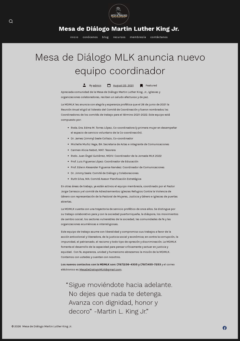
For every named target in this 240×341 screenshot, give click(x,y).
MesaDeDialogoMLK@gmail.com (100, 269)
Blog (105, 37)
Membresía (138, 37)
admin (97, 85)
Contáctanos (159, 37)
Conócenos (90, 37)
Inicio (74, 37)
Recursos (119, 37)
